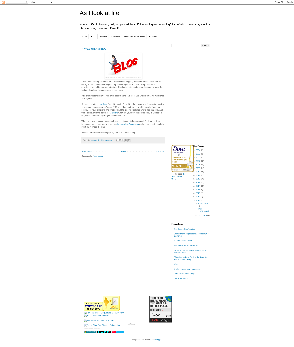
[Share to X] (123, 140)
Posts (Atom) (98, 156)
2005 (198, 154)
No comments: (107, 140)
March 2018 (203, 203)
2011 (198, 175)
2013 (198, 182)
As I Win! (103, 36)
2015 (198, 190)
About (93, 36)
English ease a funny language (187, 269)
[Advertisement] (194, 121)
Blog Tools (90, 328)
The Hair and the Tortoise (178, 176)
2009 (198, 168)
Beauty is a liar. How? (183, 241)
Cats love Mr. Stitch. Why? (184, 274)
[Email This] (117, 140)
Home (84, 36)
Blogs (85, 328)
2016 (198, 193)
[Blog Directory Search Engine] (102, 325)
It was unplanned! (94, 48)
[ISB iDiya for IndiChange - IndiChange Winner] (160, 322)
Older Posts (159, 152)
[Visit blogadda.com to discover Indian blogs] (118, 332)
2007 (198, 161)
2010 (198, 172)
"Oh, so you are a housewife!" (186, 245)
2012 (198, 179)
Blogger (158, 340)
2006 (198, 157)
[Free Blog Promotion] (100, 320)
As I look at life (99, 12)
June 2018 (202, 216)
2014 (198, 186)
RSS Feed (153, 36)
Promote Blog (96, 328)
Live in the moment (182, 278)
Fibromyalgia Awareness (134, 36)
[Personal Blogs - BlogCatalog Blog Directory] (104, 313)
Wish (176, 264)
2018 (198, 200)
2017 (198, 197)
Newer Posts (87, 152)
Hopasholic (115, 36)
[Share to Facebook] (126, 140)
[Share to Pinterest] (128, 140)
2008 (198, 165)
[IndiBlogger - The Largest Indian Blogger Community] (111, 310)
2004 (198, 150)
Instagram (113, 113)
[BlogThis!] (120, 140)
